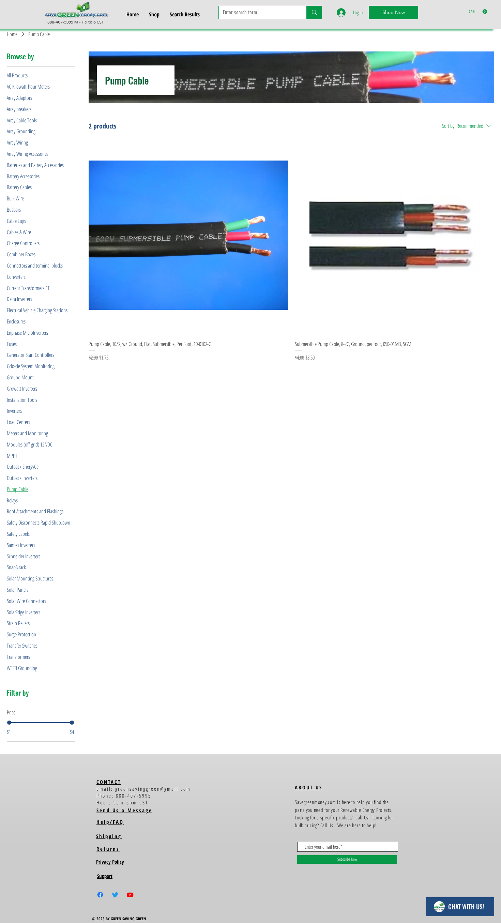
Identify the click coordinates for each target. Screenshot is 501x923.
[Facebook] (100, 894)
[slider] (9, 722)
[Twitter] (115, 894)
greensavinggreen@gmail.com (153, 788)
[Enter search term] (314, 12)
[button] (478, 11)
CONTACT (108, 781)
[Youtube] (130, 894)
